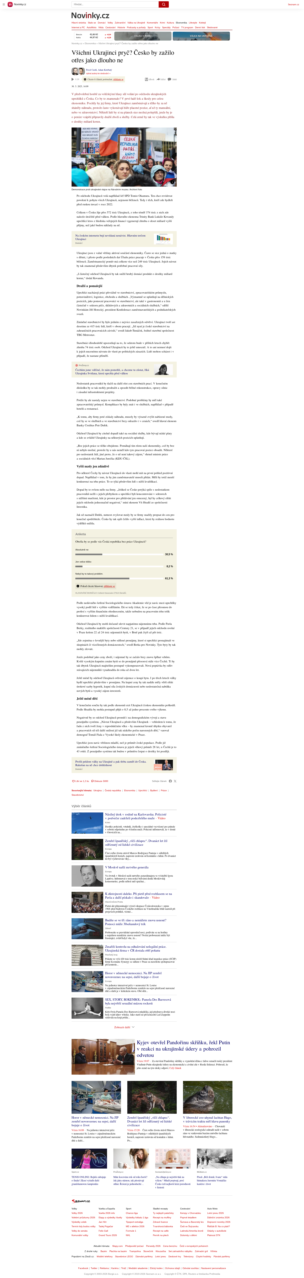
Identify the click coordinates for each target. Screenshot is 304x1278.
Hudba (108, 1008)
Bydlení (154, 790)
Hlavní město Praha (114, 902)
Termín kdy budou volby (83, 1226)
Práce (164, 790)
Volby (110, 22)
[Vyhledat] (164, 4)
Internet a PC (78, 27)
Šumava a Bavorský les (192, 1222)
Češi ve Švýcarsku (189, 1226)
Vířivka (213, 1251)
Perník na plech (161, 1235)
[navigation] (3, 4)
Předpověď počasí (134, 1246)
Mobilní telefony (105, 1256)
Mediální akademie (138, 1268)
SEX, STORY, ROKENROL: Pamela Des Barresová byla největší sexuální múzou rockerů (138, 1001)
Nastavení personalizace (213, 1268)
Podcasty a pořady (136, 27)
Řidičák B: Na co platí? (218, 1226)
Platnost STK (213, 1235)
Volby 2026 (77, 1213)
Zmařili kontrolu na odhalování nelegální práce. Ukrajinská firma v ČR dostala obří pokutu (135, 948)
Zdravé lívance (160, 1222)
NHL (128, 1235)
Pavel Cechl (91, 69)
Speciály (166, 27)
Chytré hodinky (203, 1256)
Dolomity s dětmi (188, 1235)
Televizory (188, 1256)
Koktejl (202, 22)
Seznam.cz (293, 4)
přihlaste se (118, 79)
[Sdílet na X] (175, 781)
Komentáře (152, 22)
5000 (174, 79)
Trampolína (135, 1251)
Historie (121, 27)
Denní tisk (200, 27)
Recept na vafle (161, 1231)
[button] (124, 157)
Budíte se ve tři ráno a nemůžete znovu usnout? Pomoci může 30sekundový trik (135, 922)
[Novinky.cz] (91, 16)
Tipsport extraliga (134, 1222)
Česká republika (113, 790)
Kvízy (157, 27)
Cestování (110, 27)
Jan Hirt (102, 1222)
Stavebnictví (78, 795)
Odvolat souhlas (191, 1268)
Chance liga (132, 1213)
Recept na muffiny (162, 1217)
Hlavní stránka (79, 22)
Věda (101, 27)
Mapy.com (117, 1246)
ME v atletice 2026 (135, 1226)
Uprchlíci (142, 790)
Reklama (104, 1268)
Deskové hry (174, 1256)
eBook (151, 79)
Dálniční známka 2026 (218, 1217)
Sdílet (163, 79)
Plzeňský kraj (111, 955)
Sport (150, 27)
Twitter (94, 1268)
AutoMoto (91, 27)
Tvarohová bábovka (163, 1226)
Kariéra (115, 1268)
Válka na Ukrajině (136, 22)
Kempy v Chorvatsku (190, 1213)
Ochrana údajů (172, 1268)
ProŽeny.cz (84, 365)
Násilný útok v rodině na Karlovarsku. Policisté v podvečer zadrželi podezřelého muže (135, 816)
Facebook (83, 1268)
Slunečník (148, 1251)
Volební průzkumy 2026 (83, 1217)
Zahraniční (120, 22)
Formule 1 (131, 1231)
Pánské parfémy (222, 1256)
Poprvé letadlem (188, 1217)
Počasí (175, 27)
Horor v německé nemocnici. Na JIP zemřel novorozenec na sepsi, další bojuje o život (133, 975)
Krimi (162, 22)
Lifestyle (193, 22)
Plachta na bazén (118, 1251)
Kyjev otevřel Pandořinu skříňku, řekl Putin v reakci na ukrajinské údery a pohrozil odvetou (183, 1048)
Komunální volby (80, 1235)
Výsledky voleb (79, 1222)
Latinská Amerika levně (191, 1231)
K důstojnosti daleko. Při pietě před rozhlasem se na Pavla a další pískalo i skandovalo (138, 895)
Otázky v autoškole (216, 1231)
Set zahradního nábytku (180, 1251)
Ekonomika (181, 22)
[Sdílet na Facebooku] (170, 781)
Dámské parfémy (144, 1256)
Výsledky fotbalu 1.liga (137, 1217)
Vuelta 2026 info (107, 1213)
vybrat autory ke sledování (97, 73)
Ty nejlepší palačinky (163, 1213)
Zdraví (108, 928)
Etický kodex (156, 1268)
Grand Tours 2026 (108, 1235)
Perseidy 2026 (153, 1246)
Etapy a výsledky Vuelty (110, 1217)
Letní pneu (160, 1256)
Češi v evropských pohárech (194, 1246)
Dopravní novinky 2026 (218, 1222)
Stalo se (92, 22)
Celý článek (175, 1068)
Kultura (170, 22)
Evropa (108, 849)
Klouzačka (161, 1251)
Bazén (104, 1251)
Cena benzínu (170, 1246)
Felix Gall (103, 1231)
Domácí (102, 22)
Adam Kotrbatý (105, 69)
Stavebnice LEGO (124, 1256)
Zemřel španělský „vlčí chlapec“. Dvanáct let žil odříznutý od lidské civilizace (136, 843)
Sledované (212, 27)
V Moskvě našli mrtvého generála (127, 867)
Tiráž (123, 1268)
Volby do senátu (80, 1231)
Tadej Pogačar (106, 1226)
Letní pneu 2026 (215, 1213)
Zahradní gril (201, 1251)
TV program (187, 27)
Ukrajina (97, 790)
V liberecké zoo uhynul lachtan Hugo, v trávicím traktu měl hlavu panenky (207, 1119)
